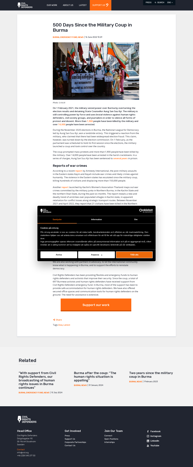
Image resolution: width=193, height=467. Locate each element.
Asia (60, 324)
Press (149, 2)
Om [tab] (135, 219)
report (78, 170)
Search (160, 2)
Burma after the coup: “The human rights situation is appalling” (95, 376)
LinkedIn (154, 441)
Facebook (155, 431)
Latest (67, 324)
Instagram (155, 436)
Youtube (154, 445)
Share (59, 319)
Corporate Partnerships (75, 442)
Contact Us (70, 445)
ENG (169, 2)
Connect (108, 435)
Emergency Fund (68, 37)
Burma (56, 37)
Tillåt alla (134, 255)
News (81, 37)
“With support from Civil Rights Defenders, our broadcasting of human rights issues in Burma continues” (37, 380)
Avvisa (59, 255)
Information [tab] (96, 219)
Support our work (96, 305)
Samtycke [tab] (57, 219)
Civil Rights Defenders (25, 5)
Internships (109, 442)
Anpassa (95, 255)
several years (120, 158)
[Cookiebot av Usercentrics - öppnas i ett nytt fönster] (141, 211)
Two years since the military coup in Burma (151, 375)
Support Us (70, 439)
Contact (21, 449)
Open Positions (111, 439)
